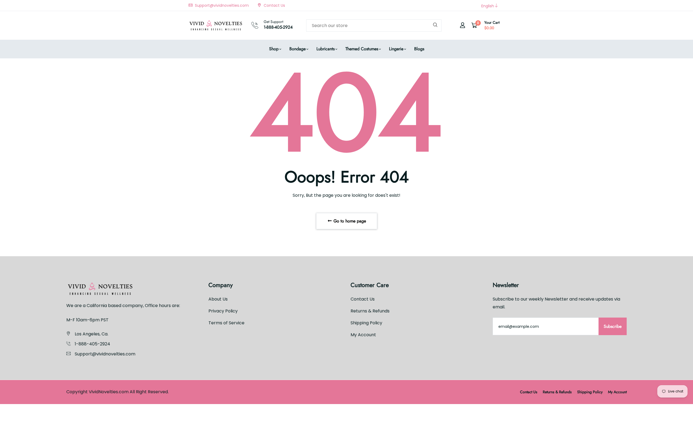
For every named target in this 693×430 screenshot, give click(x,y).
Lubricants (325, 49)
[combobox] (374, 25)
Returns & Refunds (370, 311)
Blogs (419, 49)
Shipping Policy (366, 323)
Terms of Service (226, 323)
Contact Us (274, 5)
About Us (218, 299)
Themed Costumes (361, 49)
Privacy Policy (223, 311)
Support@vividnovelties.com (221, 5)
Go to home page (349, 221)
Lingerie (396, 49)
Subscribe (613, 326)
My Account (363, 335)
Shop (274, 49)
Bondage (297, 49)
